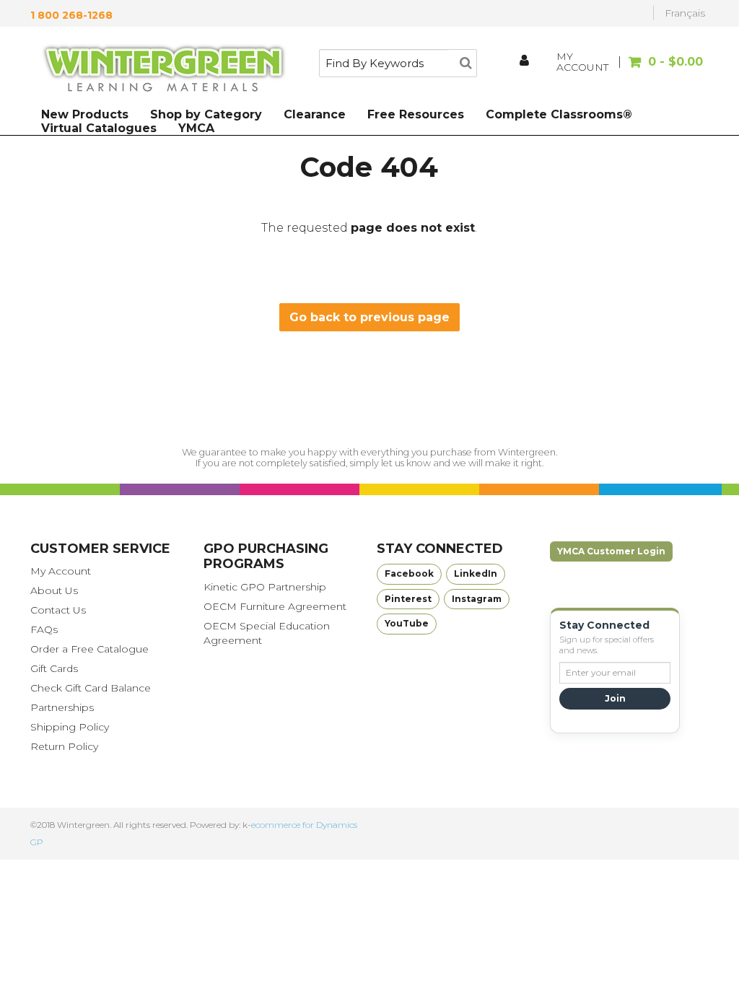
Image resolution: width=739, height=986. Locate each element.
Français (685, 12)
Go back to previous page (369, 317)
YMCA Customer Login (611, 551)
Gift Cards (54, 668)
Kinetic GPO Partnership (265, 586)
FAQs (44, 629)
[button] (663, 69)
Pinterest (408, 598)
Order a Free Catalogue (89, 648)
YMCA (196, 128)
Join (615, 698)
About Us (54, 590)
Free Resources (415, 114)
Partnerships (62, 707)
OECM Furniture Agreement (275, 606)
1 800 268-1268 (71, 15)
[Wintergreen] (163, 71)
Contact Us (58, 609)
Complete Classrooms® (559, 114)
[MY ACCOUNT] (525, 62)
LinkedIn (475, 573)
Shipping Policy (69, 726)
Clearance (315, 114)
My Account (60, 570)
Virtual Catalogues (99, 128)
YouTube (407, 623)
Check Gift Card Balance (90, 687)
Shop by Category (206, 114)
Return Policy (64, 746)
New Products (84, 114)
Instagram (477, 598)
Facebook (409, 573)
